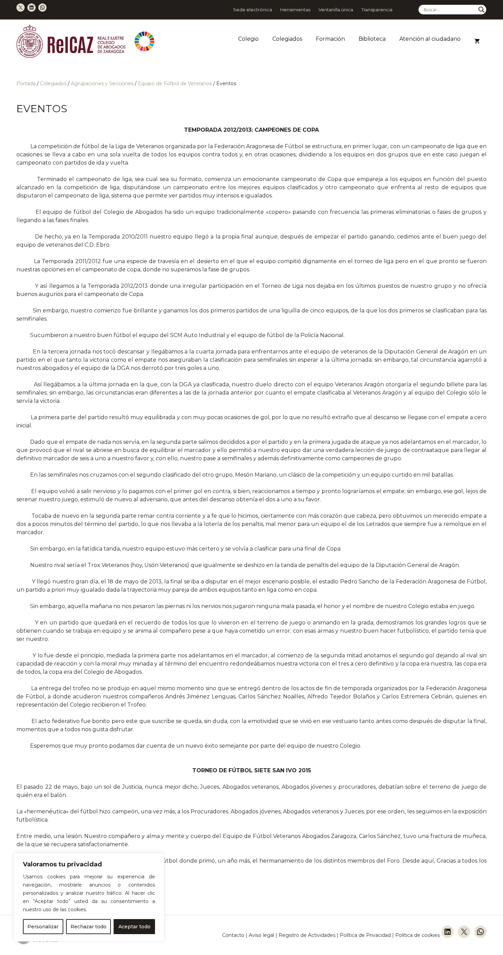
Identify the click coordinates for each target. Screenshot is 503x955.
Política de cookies (417, 935)
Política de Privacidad (366, 935)
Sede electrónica (252, 9)
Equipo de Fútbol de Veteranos (175, 83)
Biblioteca (372, 39)
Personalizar (43, 927)
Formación (330, 39)
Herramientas (295, 9)
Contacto (233, 935)
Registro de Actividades (307, 935)
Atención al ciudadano (430, 39)
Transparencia (376, 9)
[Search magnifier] (481, 9)
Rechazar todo (88, 927)
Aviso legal (261, 935)
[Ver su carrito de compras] (477, 41)
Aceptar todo (134, 927)
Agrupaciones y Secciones (102, 83)
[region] (89, 897)
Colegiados (287, 39)
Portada (26, 83)
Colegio (248, 39)
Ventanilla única (336, 9)
